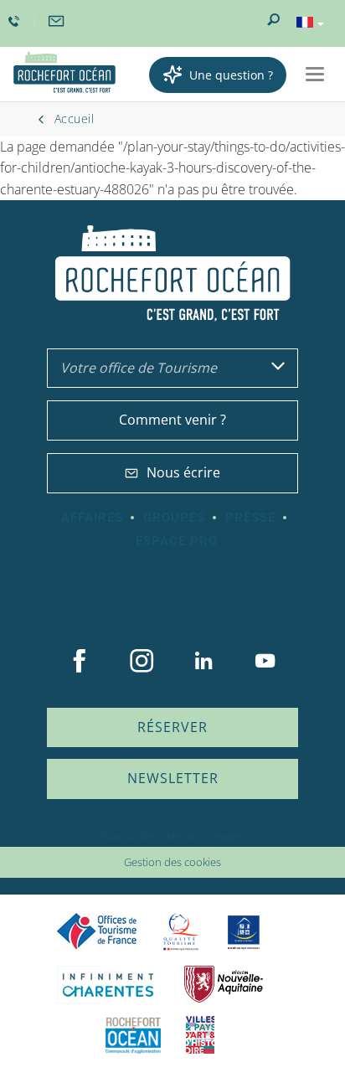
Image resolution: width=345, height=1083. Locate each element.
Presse (250, 517)
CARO (133, 1035)
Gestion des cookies (172, 861)
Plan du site (128, 836)
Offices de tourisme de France (97, 932)
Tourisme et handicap (244, 932)
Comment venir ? (172, 419)
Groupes (174, 517)
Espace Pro (177, 541)
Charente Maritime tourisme (108, 984)
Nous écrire (183, 472)
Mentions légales (205, 836)
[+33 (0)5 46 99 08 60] (15, 21)
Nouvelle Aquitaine (223, 984)
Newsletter (173, 778)
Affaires (92, 517)
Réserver (172, 727)
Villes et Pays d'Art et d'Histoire (200, 1035)
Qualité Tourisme (180, 932)
